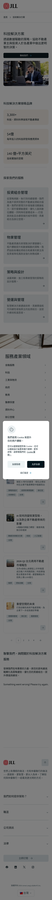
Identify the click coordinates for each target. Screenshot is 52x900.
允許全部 (36, 464)
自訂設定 (26, 473)
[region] (26, 450)
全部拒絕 (16, 464)
